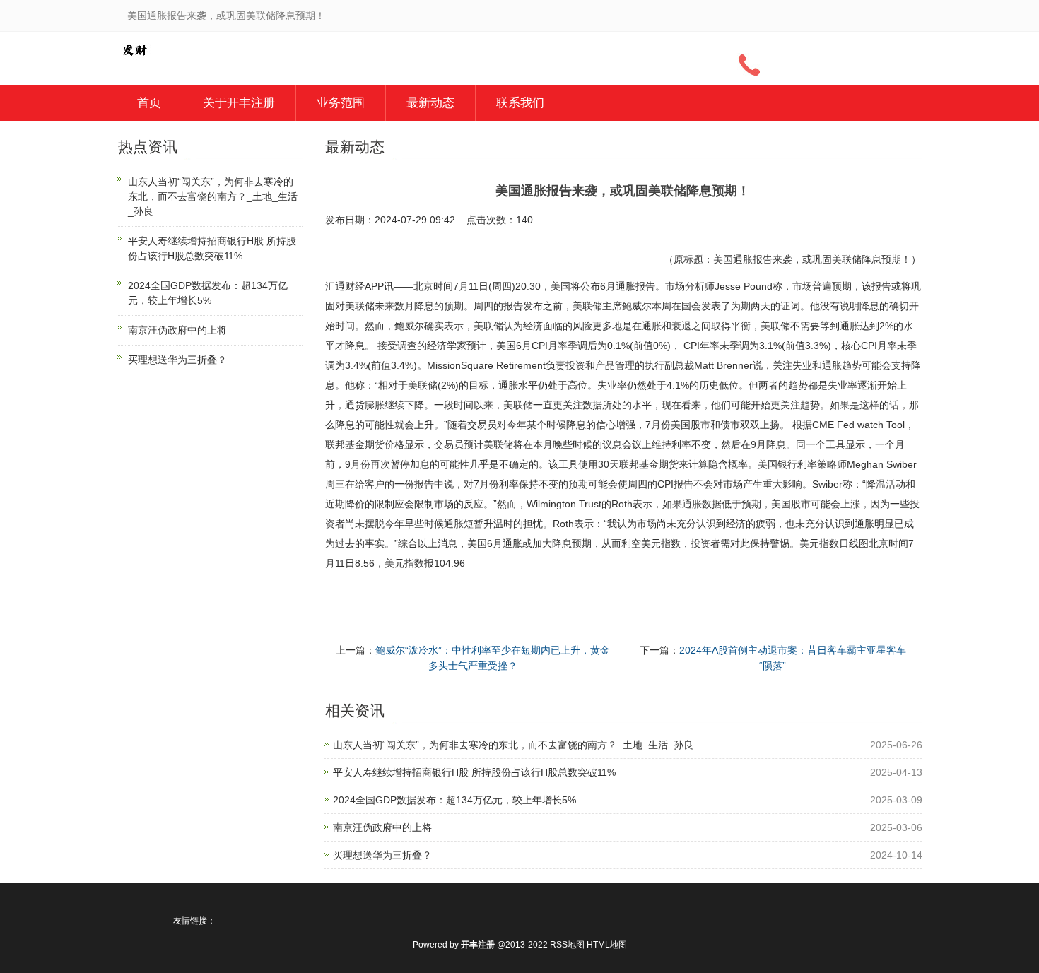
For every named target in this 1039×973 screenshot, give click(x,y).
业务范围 (341, 103)
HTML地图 (607, 945)
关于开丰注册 (239, 103)
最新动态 (430, 103)
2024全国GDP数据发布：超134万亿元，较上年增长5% (454, 800)
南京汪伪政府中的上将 (382, 827)
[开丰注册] (134, 48)
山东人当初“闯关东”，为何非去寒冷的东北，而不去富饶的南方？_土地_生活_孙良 (513, 744)
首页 (149, 103)
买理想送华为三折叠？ (382, 855)
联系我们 (520, 103)
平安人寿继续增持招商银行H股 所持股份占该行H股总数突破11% (474, 772)
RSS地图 (567, 945)
